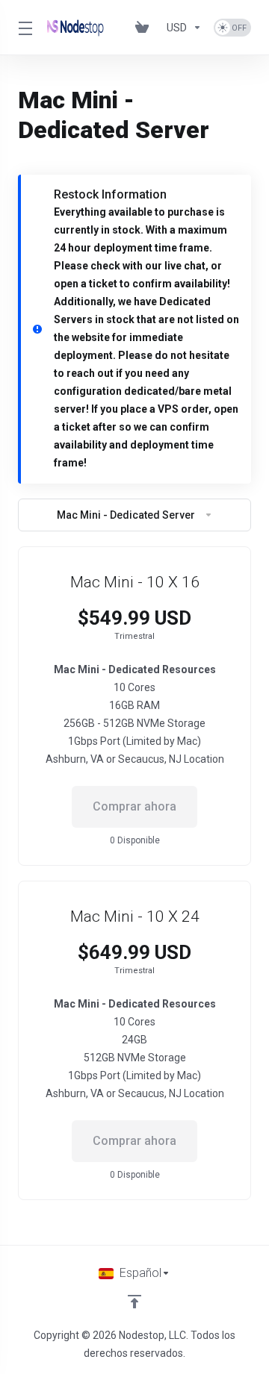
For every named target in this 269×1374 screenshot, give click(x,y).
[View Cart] (145, 27)
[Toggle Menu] (23, 27)
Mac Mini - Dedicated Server (126, 515)
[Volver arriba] (134, 1301)
